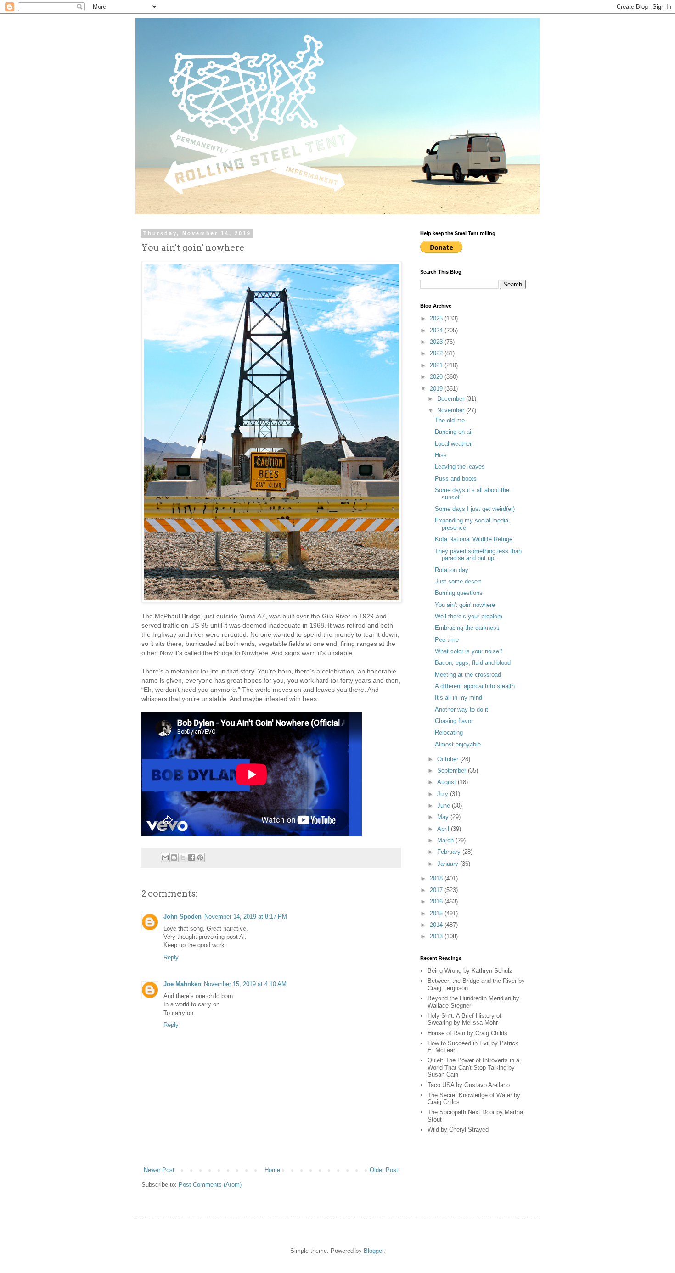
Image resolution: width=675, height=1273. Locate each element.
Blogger (373, 1250)
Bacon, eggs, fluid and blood (473, 662)
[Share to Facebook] (191, 857)
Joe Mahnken (182, 984)
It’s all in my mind (458, 697)
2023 (437, 341)
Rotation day (451, 569)
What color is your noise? (468, 651)
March (446, 840)
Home (272, 1169)
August (447, 782)
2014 (437, 924)
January (448, 863)
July (443, 794)
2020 (437, 376)
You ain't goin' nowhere (465, 604)
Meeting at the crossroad (468, 674)
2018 (437, 878)
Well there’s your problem (468, 616)
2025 (437, 318)
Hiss (441, 455)
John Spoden (182, 916)
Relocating (449, 732)
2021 (437, 365)
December (451, 398)
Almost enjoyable (458, 744)
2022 (437, 353)
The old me (450, 420)
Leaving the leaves (460, 466)
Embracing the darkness (467, 627)
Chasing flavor (454, 721)
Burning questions (459, 592)
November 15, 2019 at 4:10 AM (245, 984)
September (452, 770)
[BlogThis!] (174, 857)
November (451, 410)
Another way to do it (461, 709)
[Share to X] (182, 857)
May (443, 816)
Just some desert (458, 581)
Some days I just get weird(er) (475, 508)
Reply (171, 957)
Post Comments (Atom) (210, 1184)
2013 (437, 936)
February (449, 851)
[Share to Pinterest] (200, 857)
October (448, 759)
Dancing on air (454, 431)
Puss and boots (456, 478)
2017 (437, 889)
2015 (437, 913)
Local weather (453, 443)
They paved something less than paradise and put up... (478, 555)
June (444, 805)
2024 (437, 330)
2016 (437, 901)
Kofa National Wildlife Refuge (473, 539)
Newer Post (159, 1169)
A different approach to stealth (475, 686)
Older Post (384, 1169)
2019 (437, 388)
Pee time (447, 639)
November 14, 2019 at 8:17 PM (245, 916)
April (444, 828)
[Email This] (165, 857)
